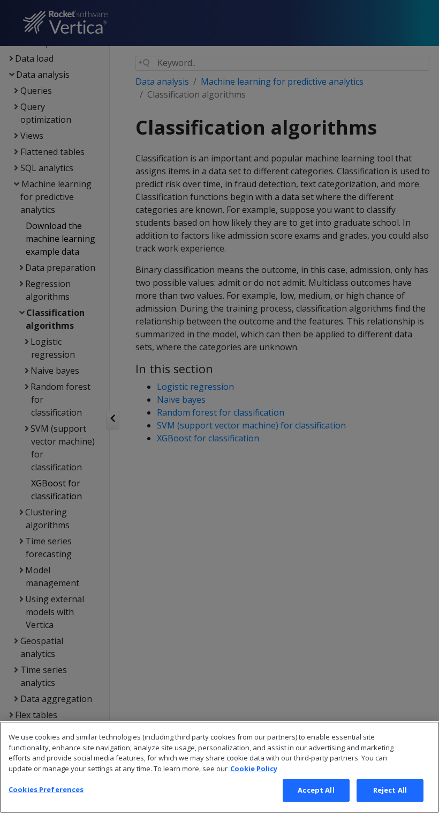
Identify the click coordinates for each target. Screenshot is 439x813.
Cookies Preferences (46, 789)
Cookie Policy (253, 768)
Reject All (390, 790)
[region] (219, 767)
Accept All (316, 790)
